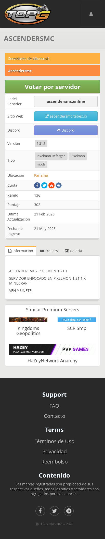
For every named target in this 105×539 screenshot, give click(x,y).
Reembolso (54, 461)
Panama (41, 175)
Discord (67, 130)
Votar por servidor (53, 86)
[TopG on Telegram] (68, 511)
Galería (75, 250)
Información (22, 250)
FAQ (54, 405)
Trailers (51, 250)
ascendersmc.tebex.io (68, 116)
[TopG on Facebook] (40, 511)
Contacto (54, 416)
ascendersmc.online (66, 101)
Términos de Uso (54, 441)
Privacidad (54, 451)
